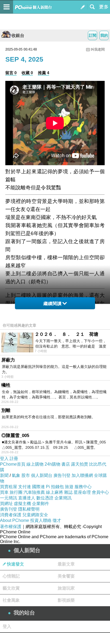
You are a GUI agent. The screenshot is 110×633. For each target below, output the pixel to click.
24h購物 (52, 464)
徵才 (57, 520)
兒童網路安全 (35, 515)
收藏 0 (27, 72)
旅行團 (16, 492)
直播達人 (26, 498)
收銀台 (17, 35)
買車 (4, 492)
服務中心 (83, 486)
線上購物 (35, 464)
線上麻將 (54, 492)
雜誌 (68, 492)
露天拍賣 (79, 464)
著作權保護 (10, 526)
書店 (65, 464)
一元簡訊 (8, 498)
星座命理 (82, 492)
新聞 (4, 475)
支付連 (24, 486)
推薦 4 (43, 72)
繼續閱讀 (53, 303)
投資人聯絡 (41, 520)
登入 (4, 458)
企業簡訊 (63, 498)
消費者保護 (10, 515)
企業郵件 (40, 503)
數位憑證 (44, 498)
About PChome (14, 520)
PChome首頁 (12, 464)
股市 (25, 475)
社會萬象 (11, 600)
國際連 (38, 486)
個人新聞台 (41, 475)
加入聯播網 (82, 475)
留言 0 (11, 72)
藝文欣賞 (11, 588)
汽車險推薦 (34, 492)
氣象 (16, 475)
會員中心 (100, 492)
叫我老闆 (98, 49)
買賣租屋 (8, 486)
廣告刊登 (61, 475)
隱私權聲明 (29, 509)
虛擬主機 (22, 503)
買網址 (6, 503)
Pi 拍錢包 (55, 486)
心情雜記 (11, 576)
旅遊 (69, 486)
